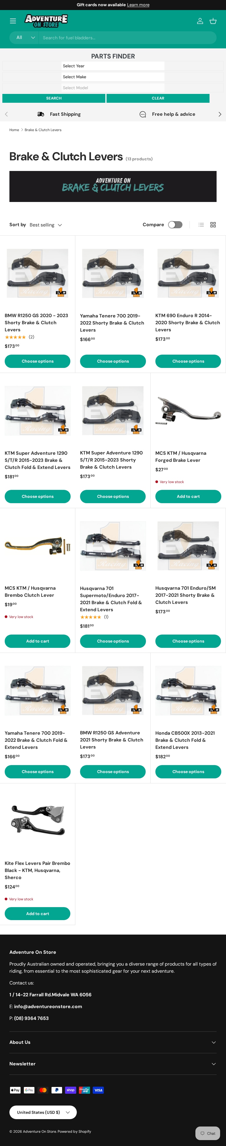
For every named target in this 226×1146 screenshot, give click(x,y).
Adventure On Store (39, 1131)
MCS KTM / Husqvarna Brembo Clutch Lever (30, 591)
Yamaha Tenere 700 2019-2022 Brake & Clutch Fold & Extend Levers (36, 740)
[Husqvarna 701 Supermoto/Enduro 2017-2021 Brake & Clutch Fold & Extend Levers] (113, 546)
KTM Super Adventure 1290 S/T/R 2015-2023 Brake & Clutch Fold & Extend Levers (38, 460)
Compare (153, 224)
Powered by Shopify (74, 1131)
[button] (213, 20)
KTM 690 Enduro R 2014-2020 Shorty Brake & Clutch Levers (187, 322)
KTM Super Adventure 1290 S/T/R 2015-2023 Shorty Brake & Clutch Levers (111, 460)
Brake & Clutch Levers (43, 130)
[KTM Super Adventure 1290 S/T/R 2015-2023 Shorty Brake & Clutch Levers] (113, 411)
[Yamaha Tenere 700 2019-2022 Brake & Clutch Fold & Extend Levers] (38, 691)
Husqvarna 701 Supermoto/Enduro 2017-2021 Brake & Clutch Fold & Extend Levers (111, 599)
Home (14, 130)
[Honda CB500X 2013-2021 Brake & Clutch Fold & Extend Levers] (188, 691)
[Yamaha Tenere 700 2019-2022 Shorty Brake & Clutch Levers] (113, 273)
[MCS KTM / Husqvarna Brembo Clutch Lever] (37, 546)
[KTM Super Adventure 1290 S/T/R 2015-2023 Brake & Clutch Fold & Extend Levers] (38, 411)
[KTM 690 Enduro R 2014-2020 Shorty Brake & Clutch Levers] (188, 273)
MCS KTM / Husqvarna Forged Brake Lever (180, 456)
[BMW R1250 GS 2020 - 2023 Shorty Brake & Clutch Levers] (37, 273)
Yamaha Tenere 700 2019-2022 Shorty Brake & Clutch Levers (112, 323)
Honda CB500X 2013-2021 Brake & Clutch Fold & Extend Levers (185, 740)
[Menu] (12, 20)
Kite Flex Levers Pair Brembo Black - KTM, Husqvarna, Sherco (37, 870)
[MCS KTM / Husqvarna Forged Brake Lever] (188, 411)
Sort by (17, 224)
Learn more (138, 4)
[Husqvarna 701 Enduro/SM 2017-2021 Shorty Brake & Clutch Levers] (188, 546)
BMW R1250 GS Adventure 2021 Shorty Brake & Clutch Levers (111, 740)
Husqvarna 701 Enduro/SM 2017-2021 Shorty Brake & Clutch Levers (185, 595)
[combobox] (113, 37)
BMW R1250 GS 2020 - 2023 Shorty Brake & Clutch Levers (36, 322)
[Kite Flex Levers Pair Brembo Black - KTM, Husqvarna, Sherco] (37, 821)
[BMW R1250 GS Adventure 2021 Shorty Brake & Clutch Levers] (113, 690)
